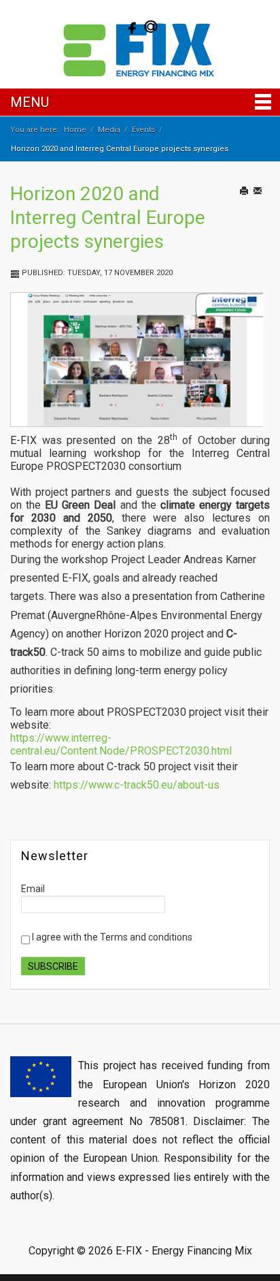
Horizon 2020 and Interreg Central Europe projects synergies (107, 218)
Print (250, 204)
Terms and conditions (146, 937)
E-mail (151, 26)
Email (266, 204)
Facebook (130, 26)
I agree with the (111, 937)
